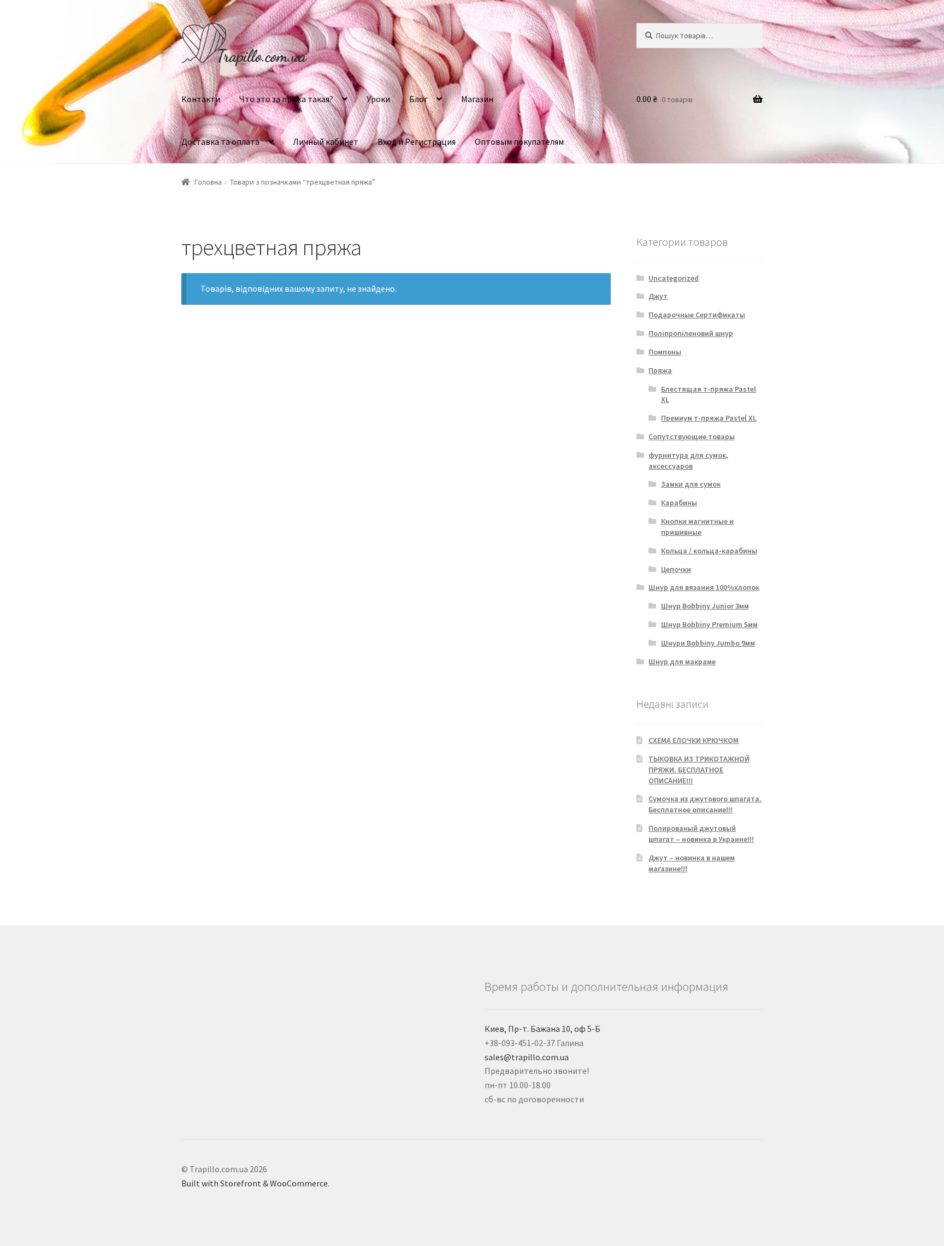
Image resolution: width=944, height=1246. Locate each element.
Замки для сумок (691, 484)
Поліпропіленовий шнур (690, 333)
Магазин (477, 98)
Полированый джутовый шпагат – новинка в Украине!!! (701, 833)
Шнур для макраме (682, 661)
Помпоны (664, 352)
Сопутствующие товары (691, 436)
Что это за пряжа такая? (286, 98)
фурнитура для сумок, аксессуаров (688, 460)
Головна (208, 182)
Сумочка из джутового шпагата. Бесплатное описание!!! (705, 804)
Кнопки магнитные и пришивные (697, 526)
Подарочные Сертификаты (696, 315)
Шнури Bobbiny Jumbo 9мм (708, 643)
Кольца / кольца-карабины (709, 551)
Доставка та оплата (220, 141)
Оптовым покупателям (519, 141)
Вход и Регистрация (416, 141)
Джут (658, 296)
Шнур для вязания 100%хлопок (703, 587)
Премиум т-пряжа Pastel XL (709, 418)
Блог (418, 98)
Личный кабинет (325, 141)
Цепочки (676, 569)
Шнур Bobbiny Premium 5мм (709, 624)
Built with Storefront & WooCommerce (254, 1183)
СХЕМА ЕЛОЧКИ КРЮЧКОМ (693, 740)
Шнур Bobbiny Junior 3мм (705, 606)
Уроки (378, 98)
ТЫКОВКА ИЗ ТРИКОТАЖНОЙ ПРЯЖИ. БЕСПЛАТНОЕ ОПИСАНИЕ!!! (699, 770)
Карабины (679, 502)
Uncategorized (673, 278)
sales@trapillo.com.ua (527, 1057)
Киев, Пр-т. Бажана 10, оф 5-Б (542, 1028)
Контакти (200, 98)
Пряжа (660, 370)
